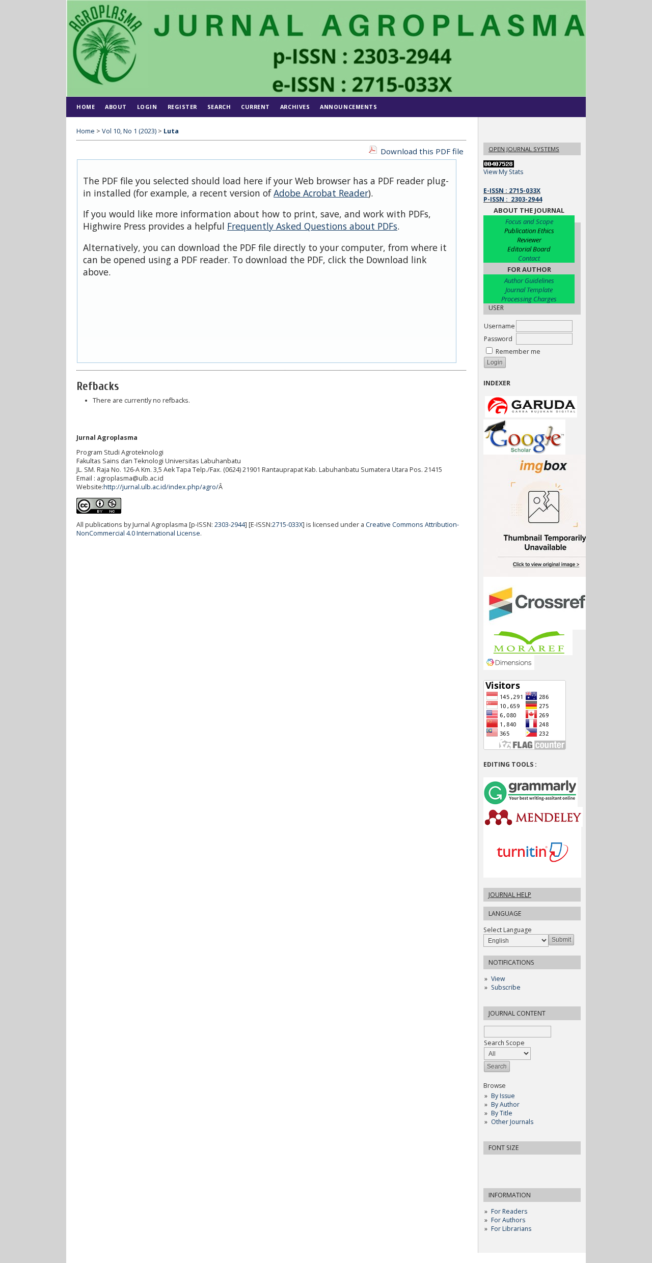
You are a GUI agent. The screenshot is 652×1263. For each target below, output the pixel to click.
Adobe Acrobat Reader (321, 193)
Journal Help (509, 894)
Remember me (518, 351)
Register (182, 106)
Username (499, 326)
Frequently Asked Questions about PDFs (312, 226)
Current (255, 106)
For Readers (509, 1211)
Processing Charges (529, 298)
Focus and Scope (529, 221)
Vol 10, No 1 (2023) (129, 131)
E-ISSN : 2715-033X (511, 190)
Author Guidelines (529, 280)
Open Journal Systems (523, 149)
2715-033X (287, 524)
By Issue (503, 1095)
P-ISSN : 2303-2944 (512, 199)
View (498, 978)
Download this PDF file (422, 151)
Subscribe (506, 987)
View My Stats (503, 171)
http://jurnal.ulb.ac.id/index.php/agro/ (161, 487)
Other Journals (512, 1121)
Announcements (348, 106)
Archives (295, 106)
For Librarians (511, 1228)
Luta (171, 131)
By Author (505, 1104)
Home (85, 106)
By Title (501, 1113)
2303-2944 (229, 524)
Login (147, 106)
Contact (529, 258)
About (116, 106)
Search (219, 106)
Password (498, 338)
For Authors (508, 1220)
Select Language (507, 929)
